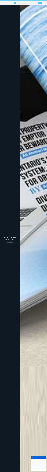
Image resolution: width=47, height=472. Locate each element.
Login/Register (7, 0)
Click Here (10, 241)
